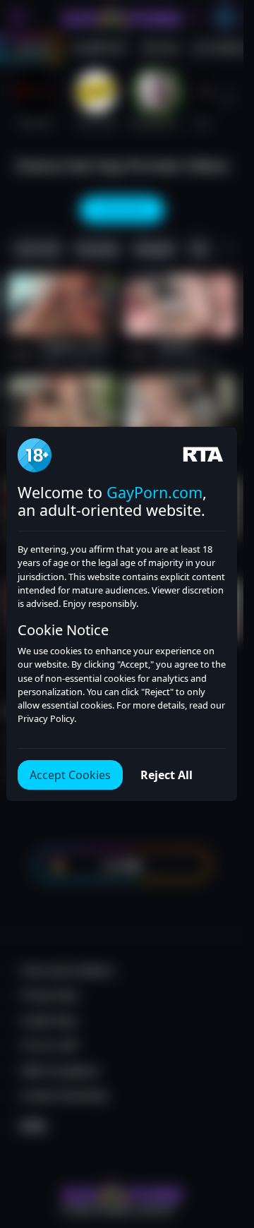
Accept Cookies (70, 775)
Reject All (166, 775)
